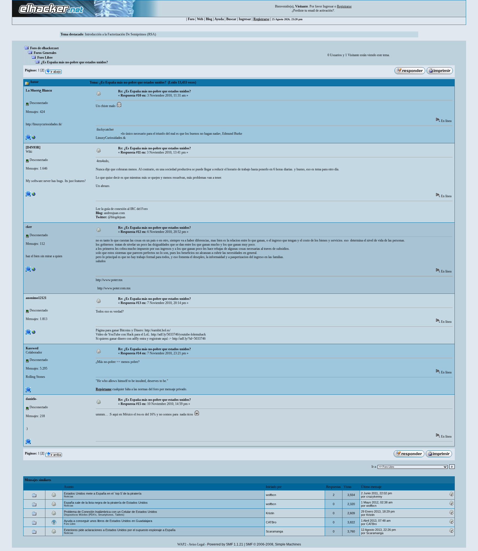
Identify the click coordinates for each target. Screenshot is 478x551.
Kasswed (32, 348)
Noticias (68, 496)
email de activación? (321, 10)
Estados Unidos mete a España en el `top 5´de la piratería (102, 493)
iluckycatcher (105, 129)
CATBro (271, 522)
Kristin (270, 513)
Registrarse (261, 19)
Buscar (231, 19)
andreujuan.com (114, 213)
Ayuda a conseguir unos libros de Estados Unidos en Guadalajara (108, 521)
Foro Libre (45, 57)
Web (200, 19)
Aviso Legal (196, 544)
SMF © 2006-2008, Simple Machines (273, 544)
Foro (191, 19)
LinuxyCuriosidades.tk (111, 138)
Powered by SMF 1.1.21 (225, 544)
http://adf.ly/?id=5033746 (189, 339)
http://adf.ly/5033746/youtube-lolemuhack (178, 334)
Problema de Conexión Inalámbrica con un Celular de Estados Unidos (110, 511)
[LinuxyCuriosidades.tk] (34, 139)
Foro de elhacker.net (44, 48)
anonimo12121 (36, 298)
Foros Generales (45, 53)
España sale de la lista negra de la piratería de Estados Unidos (106, 502)
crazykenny (374, 496)
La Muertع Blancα (39, 90)
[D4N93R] (33, 147)
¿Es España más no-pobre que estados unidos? (74, 62)
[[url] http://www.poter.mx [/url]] (34, 270)
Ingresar (328, 6)
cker (29, 227)
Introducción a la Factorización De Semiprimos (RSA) (120, 34)
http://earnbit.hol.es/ (157, 330)
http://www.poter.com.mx (114, 288)
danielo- (31, 399)
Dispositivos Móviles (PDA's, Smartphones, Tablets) (94, 514)
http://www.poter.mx (109, 280)
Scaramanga (274, 531)
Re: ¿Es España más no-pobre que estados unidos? (154, 91)
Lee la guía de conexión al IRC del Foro (122, 209)
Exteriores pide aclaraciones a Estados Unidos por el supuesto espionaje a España (119, 530)
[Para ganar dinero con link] (34, 333)
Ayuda (219, 19)
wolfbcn (271, 495)
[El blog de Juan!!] (34, 195)
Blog (209, 19)
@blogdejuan (116, 217)
